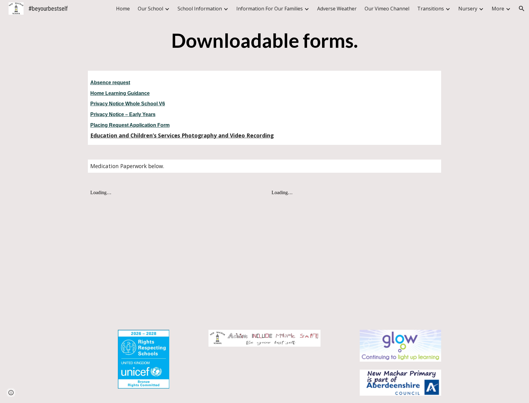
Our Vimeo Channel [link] (387, 8)
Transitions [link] (430, 8)
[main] (264, 41)
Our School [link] (150, 8)
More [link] (498, 8)
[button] (521, 8)
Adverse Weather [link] (337, 8)
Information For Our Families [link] (269, 8)
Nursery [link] (467, 8)
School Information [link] (200, 8)
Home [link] (123, 8)
